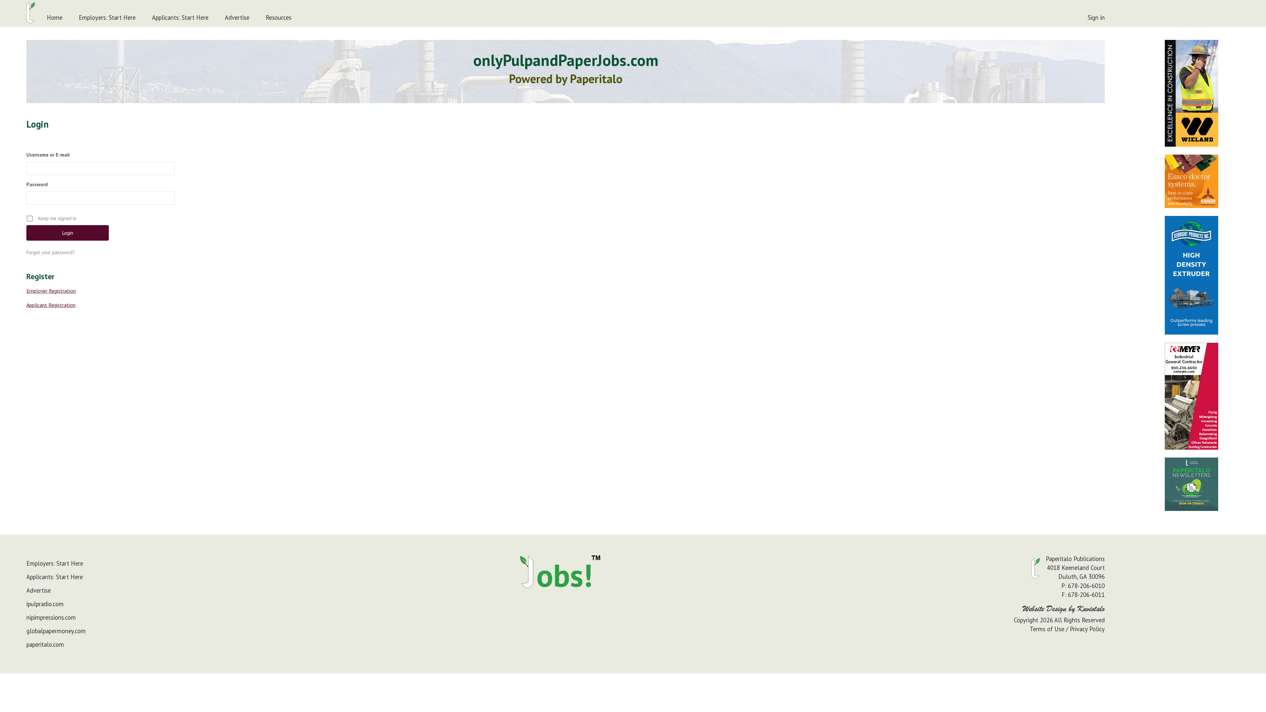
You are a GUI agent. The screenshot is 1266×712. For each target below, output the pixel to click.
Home (54, 17)
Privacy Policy (1087, 629)
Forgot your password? (50, 252)
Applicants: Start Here (180, 17)
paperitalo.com (45, 644)
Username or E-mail (48, 155)
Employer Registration (51, 290)
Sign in (1096, 17)
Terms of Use (1047, 629)
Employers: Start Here (107, 17)
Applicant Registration (50, 305)
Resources (278, 17)
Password (37, 184)
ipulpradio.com (45, 604)
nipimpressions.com (51, 617)
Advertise (237, 17)
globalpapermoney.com (56, 631)
